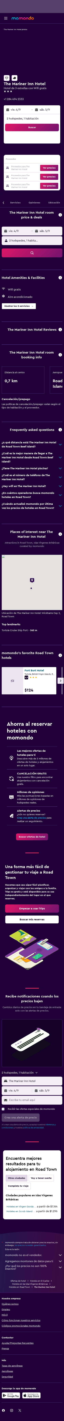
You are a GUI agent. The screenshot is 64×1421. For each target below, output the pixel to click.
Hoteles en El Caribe (39, 1281)
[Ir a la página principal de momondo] (23, 18)
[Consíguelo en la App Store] (31, 1395)
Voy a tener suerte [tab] (41, 1178)
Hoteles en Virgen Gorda (19, 1206)
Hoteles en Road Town (19, 1287)
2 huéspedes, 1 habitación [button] (23, 118)
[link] (32, 836)
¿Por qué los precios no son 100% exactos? (26, 1267)
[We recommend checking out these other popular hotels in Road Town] (60, 655)
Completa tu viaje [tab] (18, 1186)
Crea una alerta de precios (31, 818)
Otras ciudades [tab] (16, 1178)
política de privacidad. (33, 1128)
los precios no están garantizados (30, 1245)
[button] (6, 18)
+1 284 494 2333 (14, 99)
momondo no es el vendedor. (23, 1255)
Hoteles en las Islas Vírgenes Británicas (30, 1284)
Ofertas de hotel (18, 1281)
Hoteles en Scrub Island (19, 1211)
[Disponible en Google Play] (11, 1395)
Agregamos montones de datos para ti (29, 1261)
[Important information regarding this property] (60, 355)
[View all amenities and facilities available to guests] (60, 278)
